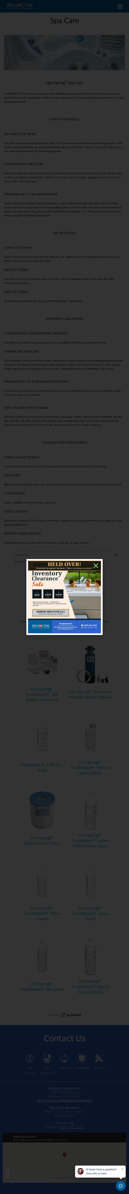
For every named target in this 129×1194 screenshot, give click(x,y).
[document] (64, 597)
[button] (96, 565)
